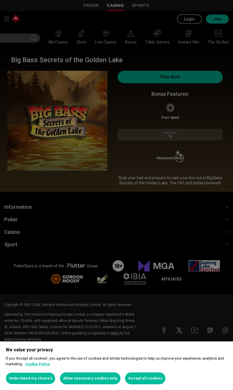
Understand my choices (30, 378)
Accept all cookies (145, 378)
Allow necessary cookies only (90, 378)
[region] (116, 365)
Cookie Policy (37, 364)
